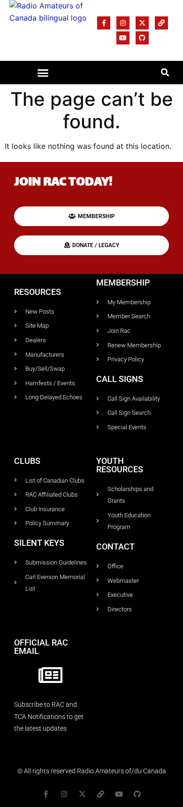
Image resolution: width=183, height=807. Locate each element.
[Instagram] (123, 22)
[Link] (161, 22)
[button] (43, 72)
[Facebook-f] (103, 22)
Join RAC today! (63, 183)
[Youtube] (123, 37)
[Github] (142, 37)
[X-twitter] (142, 22)
